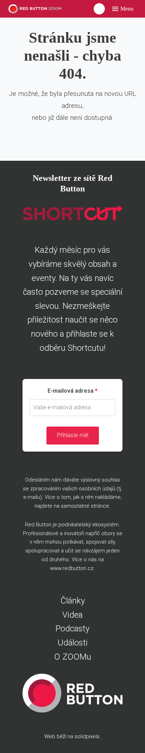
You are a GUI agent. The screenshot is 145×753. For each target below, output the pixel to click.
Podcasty (72, 628)
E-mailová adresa (71, 390)
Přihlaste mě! (72, 435)
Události (73, 643)
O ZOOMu (72, 657)
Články (73, 601)
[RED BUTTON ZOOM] (36, 9)
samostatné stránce (85, 506)
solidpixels (87, 736)
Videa (72, 615)
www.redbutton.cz (72, 568)
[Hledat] (99, 8)
